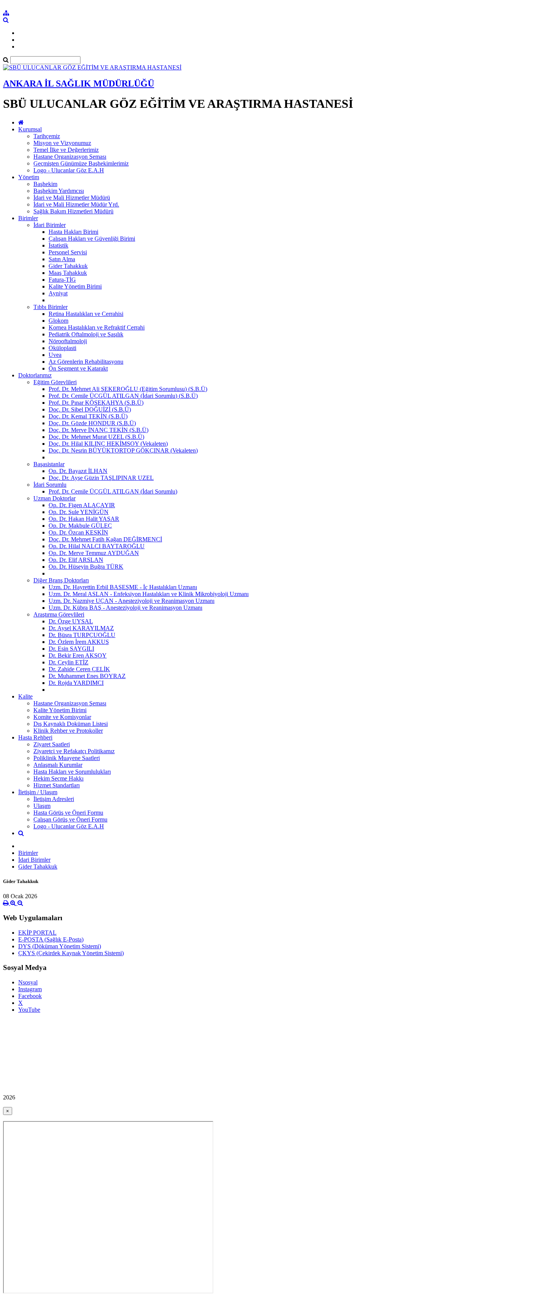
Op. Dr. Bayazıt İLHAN (78, 471)
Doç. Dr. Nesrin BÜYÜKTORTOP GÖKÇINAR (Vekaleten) (123, 450)
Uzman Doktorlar (54, 498)
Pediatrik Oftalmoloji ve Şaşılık (86, 334)
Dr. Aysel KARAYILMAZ (81, 628)
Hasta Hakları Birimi (73, 232)
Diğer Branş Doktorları (61, 580)
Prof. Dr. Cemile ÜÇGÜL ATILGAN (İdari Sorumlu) (113, 491)
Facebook (30, 996)
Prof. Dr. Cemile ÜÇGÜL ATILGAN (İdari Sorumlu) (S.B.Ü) (123, 396)
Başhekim (45, 184)
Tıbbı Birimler (50, 307)
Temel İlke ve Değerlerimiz (66, 150)
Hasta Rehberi (35, 737)
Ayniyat (58, 293)
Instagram (30, 989)
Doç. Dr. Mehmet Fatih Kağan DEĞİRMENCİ (105, 539)
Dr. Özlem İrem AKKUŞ (79, 642)
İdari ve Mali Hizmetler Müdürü (71, 197)
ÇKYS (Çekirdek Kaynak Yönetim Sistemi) (71, 953)
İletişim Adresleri (53, 799)
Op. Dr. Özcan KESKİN (78, 532)
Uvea (55, 355)
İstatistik (58, 245)
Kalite (25, 696)
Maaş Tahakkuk (68, 273)
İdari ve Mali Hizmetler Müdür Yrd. (76, 204)
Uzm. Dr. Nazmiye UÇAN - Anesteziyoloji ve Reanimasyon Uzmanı (131, 601)
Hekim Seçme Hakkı (58, 778)
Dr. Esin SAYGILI (71, 648)
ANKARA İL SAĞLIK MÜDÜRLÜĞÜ (78, 83)
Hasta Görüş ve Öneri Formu (68, 812)
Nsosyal (28, 982)
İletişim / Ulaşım (37, 792)
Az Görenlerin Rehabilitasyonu (86, 361)
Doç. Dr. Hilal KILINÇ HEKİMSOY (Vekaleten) (108, 443)
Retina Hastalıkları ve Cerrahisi (86, 314)
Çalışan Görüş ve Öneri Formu (70, 819)
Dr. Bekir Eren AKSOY (78, 655)
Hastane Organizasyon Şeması (69, 156)
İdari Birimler (49, 225)
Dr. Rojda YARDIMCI (76, 683)
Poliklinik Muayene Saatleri (66, 758)
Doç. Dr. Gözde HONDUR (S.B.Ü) (92, 423)
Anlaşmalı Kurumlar (57, 765)
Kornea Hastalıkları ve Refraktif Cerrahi (97, 327)
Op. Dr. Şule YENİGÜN (79, 512)
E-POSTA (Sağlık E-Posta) (51, 939)
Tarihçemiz (46, 136)
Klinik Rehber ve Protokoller (68, 730)
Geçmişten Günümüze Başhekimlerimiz (81, 163)
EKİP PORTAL (37, 932)
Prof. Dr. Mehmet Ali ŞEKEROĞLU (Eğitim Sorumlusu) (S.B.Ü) (128, 389)
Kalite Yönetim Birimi (75, 286)
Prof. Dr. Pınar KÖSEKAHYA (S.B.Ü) (96, 402)
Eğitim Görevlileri (55, 382)
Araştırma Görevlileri (58, 614)
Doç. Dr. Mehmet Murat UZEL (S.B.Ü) (96, 437)
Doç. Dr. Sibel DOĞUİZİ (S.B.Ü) (90, 409)
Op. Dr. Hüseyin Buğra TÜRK (86, 566)
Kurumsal (30, 129)
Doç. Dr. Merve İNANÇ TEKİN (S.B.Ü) (98, 430)
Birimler (28, 218)
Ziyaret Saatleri (51, 744)
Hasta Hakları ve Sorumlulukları (72, 771)
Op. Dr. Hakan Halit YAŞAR (84, 519)
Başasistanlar (49, 464)
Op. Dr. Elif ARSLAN (76, 560)
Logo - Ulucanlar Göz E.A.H (68, 170)
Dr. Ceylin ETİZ (68, 662)
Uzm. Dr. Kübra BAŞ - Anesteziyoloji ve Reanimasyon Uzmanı (125, 607)
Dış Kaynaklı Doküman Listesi (70, 724)
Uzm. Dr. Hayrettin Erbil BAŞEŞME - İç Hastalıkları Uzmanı (123, 587)
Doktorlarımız (35, 375)
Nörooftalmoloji (68, 341)
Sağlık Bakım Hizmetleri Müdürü (73, 211)
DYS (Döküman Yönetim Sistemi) (59, 946)
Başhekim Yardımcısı (58, 191)
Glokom (58, 320)
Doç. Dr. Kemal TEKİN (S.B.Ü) (88, 416)
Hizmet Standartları (56, 785)
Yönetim (28, 177)
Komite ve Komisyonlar (62, 717)
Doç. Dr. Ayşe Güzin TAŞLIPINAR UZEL (101, 478)
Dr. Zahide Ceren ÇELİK (79, 669)
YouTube (29, 1009)
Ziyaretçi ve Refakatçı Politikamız (74, 751)
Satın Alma (62, 259)
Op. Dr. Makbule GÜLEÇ (80, 525)
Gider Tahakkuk (68, 266)
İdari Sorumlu (49, 484)
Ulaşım (41, 806)
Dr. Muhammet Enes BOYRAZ (87, 676)
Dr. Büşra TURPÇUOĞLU (82, 635)
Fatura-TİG (62, 279)
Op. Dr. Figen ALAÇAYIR (82, 505)
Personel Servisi (68, 252)
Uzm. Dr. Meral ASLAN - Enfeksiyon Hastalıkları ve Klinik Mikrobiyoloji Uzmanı (149, 594)
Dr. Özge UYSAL (71, 621)
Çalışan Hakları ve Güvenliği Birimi (92, 238)
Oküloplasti (62, 348)
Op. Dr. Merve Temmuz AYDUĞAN (94, 553)
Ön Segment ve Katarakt (78, 368)
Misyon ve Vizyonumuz (62, 143)
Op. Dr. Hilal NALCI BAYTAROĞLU (97, 546)
